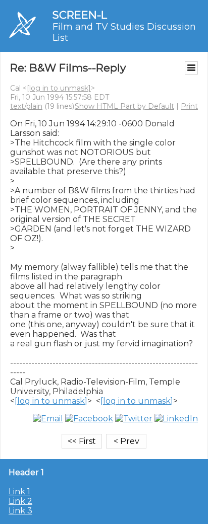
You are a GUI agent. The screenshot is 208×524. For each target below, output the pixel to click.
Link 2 (20, 501)
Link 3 (20, 510)
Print (189, 106)
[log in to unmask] (59, 88)
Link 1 (19, 491)
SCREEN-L (80, 15)
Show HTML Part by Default (124, 106)
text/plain (26, 106)
